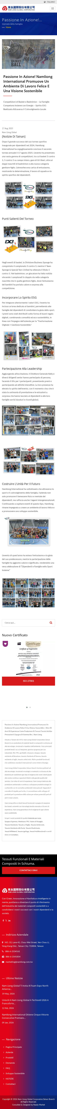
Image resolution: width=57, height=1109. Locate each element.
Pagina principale (14, 1047)
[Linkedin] (9, 920)
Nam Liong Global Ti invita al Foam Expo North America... (25, 987)
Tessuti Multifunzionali (38, 831)
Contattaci (14, 835)
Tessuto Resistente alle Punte (15, 828)
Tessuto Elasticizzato (33, 828)
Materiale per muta (34, 818)
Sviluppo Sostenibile (15, 1073)
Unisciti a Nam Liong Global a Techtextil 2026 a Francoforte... (25, 1002)
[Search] (51, 622)
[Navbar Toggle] (52, 8)
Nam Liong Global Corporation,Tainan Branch (36, 1099)
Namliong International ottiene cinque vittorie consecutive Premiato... (25, 1016)
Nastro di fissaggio (36, 821)
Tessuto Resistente (11, 825)
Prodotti (9, 1058)
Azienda (9, 1052)
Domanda (10, 1063)
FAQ (8, 1068)
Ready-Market (39, 1105)
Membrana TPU (23, 821)
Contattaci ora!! (28, 870)
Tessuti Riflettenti (11, 831)
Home (8, 27)
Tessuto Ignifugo (23, 831)
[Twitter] (6, 920)
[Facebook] (3, 920)
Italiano (51, 2)
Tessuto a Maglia (24, 825)
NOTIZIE (10, 1079)
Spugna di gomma (11, 821)
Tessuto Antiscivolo (37, 825)
